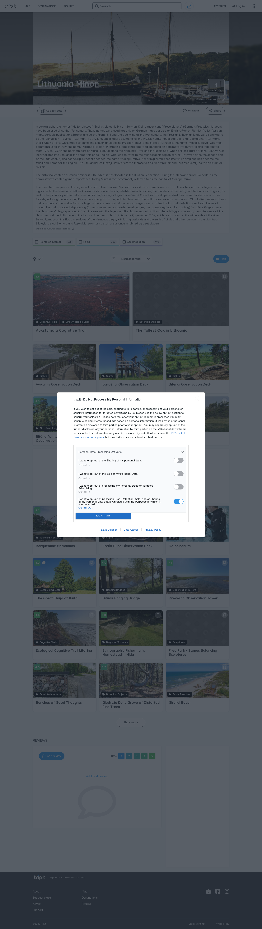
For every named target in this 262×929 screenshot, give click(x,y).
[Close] (197, 399)
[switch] (179, 460)
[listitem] (131, 452)
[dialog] (131, 464)
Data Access (131, 529)
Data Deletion (109, 529)
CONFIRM (103, 515)
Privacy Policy (152, 529)
